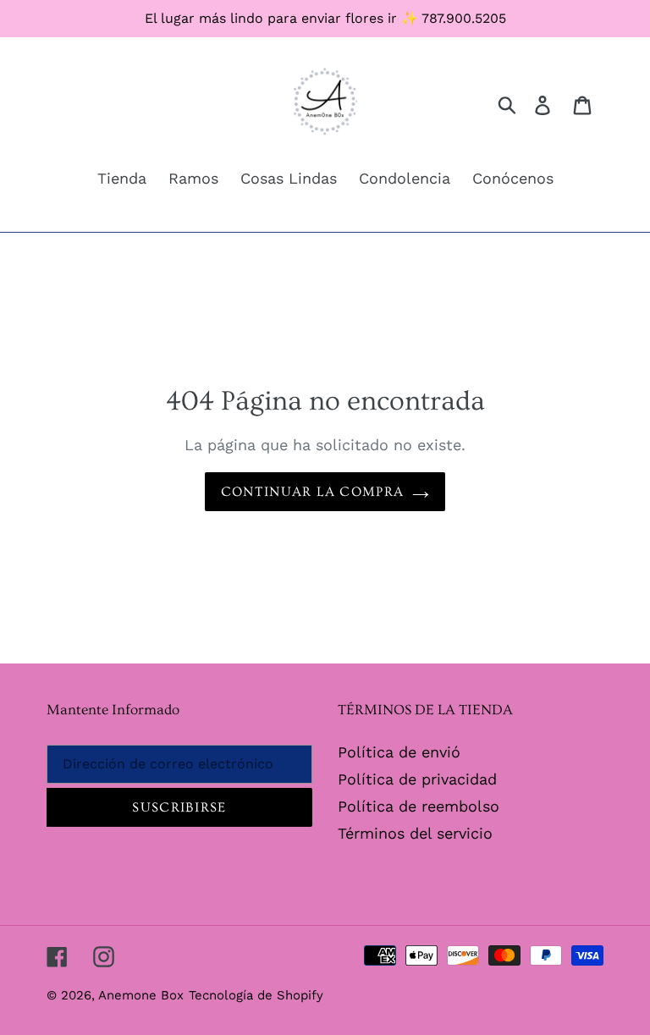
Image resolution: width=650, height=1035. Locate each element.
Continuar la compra (312, 491)
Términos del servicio (415, 833)
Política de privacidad (417, 779)
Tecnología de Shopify (256, 995)
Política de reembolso (418, 806)
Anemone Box (141, 995)
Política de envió (399, 752)
